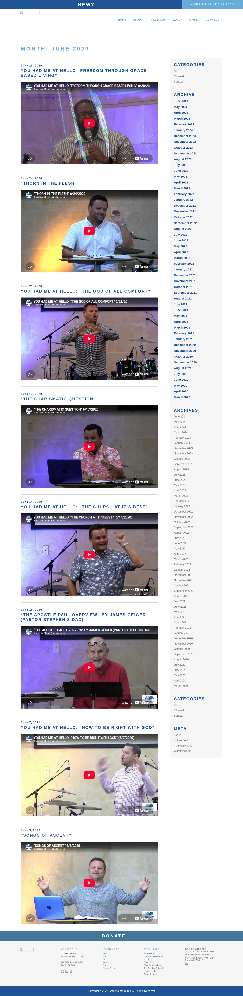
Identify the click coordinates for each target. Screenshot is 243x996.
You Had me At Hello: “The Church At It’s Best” (84, 507)
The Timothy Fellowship (154, 968)
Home (122, 19)
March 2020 (182, 397)
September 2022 (185, 223)
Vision (105, 956)
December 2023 (185, 136)
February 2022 (184, 263)
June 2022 (181, 240)
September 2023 (185, 153)
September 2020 (185, 362)
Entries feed (181, 740)
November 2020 (185, 350)
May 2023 (180, 176)
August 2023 (183, 159)
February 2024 (184, 124)
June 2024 (181, 101)
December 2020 (185, 345)
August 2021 (183, 298)
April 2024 (181, 112)
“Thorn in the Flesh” (49, 183)
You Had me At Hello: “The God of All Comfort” (85, 291)
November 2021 (185, 281)
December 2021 (185, 275)
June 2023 (181, 170)
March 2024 (182, 118)
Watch (178, 19)
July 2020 (180, 374)
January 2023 (183, 199)
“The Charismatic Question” (58, 399)
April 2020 (181, 391)
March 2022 (182, 258)
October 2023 (183, 147)
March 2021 (182, 327)
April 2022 (181, 252)
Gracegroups (108, 965)
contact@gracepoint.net (71, 962)
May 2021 (180, 315)
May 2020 (180, 385)
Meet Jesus (149, 953)
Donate (116, 935)
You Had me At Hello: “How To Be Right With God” (88, 727)
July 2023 (180, 165)
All (175, 71)
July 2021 (180, 304)
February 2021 (184, 333)
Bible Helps (149, 962)
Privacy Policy (108, 968)
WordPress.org (182, 750)
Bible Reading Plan (152, 965)
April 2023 (181, 182)
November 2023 (185, 141)
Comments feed (183, 745)
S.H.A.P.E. (148, 959)
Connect (212, 19)
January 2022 (183, 269)
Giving (194, 19)
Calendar (158, 19)
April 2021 (181, 321)
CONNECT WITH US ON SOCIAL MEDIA (199, 959)
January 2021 (183, 339)
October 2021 (183, 287)
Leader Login (150, 971)
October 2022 (183, 217)
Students (106, 962)
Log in (177, 735)
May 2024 (180, 107)
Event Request (150, 974)
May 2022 (180, 246)
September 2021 (185, 292)
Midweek (179, 76)
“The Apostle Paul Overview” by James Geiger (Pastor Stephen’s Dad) (83, 617)
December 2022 (185, 205)
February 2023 (184, 194)
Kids (104, 959)
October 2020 (183, 356)
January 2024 (183, 130)
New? (86, 4)
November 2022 (185, 211)
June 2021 (181, 310)
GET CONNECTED (196, 949)
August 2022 (183, 229)
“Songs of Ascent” (46, 835)
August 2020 (183, 368)
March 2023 (182, 188)
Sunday (178, 81)
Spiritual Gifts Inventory (154, 956)
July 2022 (180, 234)
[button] (139, 19)
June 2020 (181, 379)
